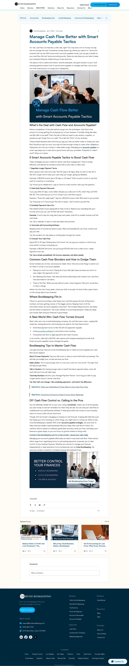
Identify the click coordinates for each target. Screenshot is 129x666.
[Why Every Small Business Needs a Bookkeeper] (64, 532)
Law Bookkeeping (65, 18)
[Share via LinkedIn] (40, 505)
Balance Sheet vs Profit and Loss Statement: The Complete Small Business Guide (33, 545)
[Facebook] (26, 637)
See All (107, 521)
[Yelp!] (30, 637)
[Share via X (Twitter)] (35, 505)
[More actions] (98, 31)
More (99, 18)
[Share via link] (44, 505)
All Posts (23, 18)
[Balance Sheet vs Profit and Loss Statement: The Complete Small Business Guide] (34, 532)
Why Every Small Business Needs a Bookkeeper (63, 545)
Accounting (34, 18)
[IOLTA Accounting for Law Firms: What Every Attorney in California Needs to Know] (95, 532)
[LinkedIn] (21, 637)
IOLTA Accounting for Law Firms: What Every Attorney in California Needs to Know (95, 545)
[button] (106, 18)
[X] (35, 637)
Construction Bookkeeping (84, 18)
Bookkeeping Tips (48, 18)
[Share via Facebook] (30, 505)
